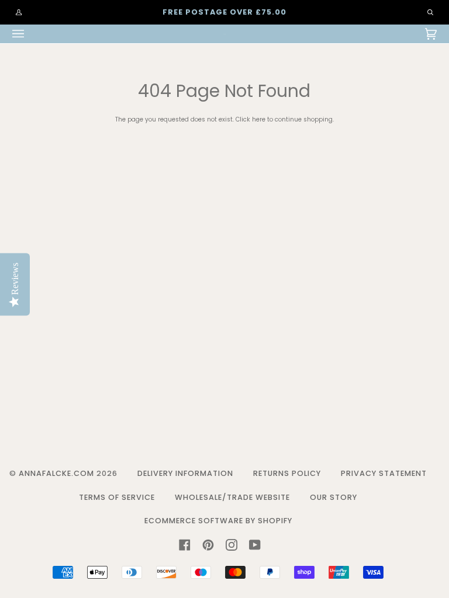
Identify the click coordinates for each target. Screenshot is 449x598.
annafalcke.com (56, 473)
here (258, 119)
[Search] (424, 12)
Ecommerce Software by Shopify (218, 521)
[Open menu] (29, 34)
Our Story (333, 497)
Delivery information (185, 473)
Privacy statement (384, 473)
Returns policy (287, 473)
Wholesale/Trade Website (232, 497)
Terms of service (117, 497)
